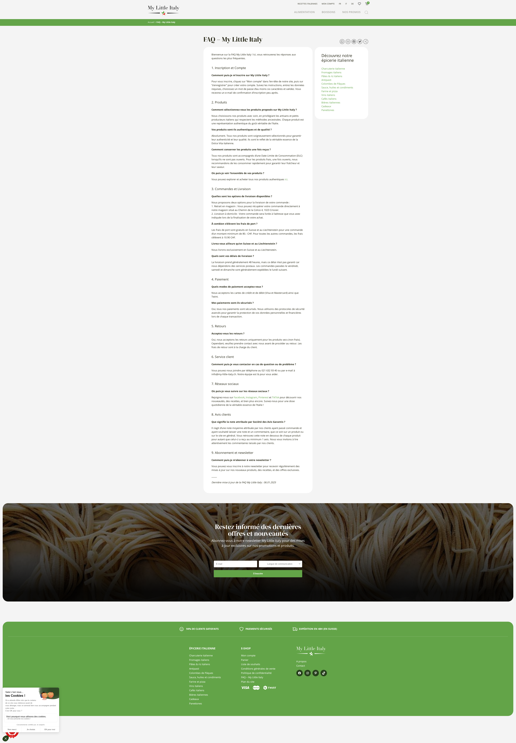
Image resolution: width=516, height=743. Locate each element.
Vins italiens (328, 95)
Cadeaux (326, 106)
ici (286, 179)
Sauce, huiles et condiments (337, 87)
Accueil (151, 22)
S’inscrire (258, 573)
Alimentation (304, 12)
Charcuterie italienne (333, 69)
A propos (301, 661)
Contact (300, 666)
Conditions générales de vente (258, 669)
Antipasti (326, 80)
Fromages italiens (331, 72)
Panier (244, 660)
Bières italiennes (330, 103)
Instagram (251, 397)
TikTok (275, 397)
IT (346, 4)
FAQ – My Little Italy (252, 677)
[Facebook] (354, 41)
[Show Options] (299, 564)
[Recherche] (366, 12)
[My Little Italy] (163, 14)
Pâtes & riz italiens (331, 76)
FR (340, 4)
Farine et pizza (329, 91)
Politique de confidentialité (256, 673)
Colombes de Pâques (333, 84)
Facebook (239, 397)
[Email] (348, 41)
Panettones (327, 110)
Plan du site (247, 682)
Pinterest (263, 397)
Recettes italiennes (307, 4)
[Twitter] (359, 41)
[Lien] (365, 41)
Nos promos (351, 12)
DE (352, 4)
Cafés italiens (328, 99)
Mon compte (328, 4)
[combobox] (279, 564)
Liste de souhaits (359, 3)
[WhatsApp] (342, 41)
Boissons (328, 12)
